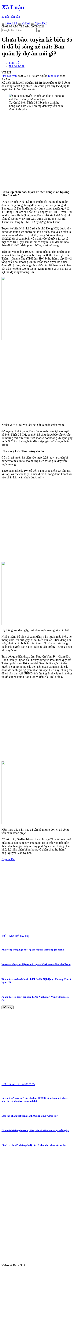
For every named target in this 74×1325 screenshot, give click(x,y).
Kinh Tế (14, 62)
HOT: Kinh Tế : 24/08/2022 (18, 1084)
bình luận (54, 75)
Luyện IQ (11, 23)
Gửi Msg (7, 1007)
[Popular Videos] (19, 24)
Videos (25, 23)
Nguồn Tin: (8, 859)
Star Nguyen (9, 75)
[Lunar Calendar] (32, 24)
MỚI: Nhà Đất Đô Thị (15, 936)
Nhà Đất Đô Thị (17, 66)
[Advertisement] (37, 150)
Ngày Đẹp (40, 23)
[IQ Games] (3, 24)
